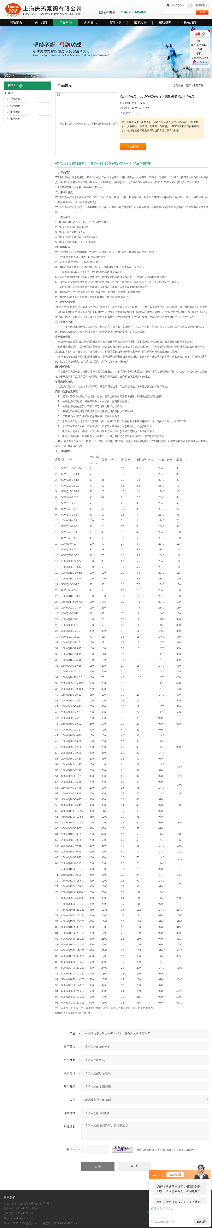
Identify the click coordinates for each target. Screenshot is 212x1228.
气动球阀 (15, 105)
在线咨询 (165, 22)
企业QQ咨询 (177, 5)
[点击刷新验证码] (122, 1149)
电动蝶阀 (15, 112)
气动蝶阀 (15, 99)
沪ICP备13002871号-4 (65, 1223)
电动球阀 (15, 118)
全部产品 (198, 85)
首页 (188, 85)
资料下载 (115, 22)
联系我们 (190, 22)
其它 (10, 92)
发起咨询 (202, 1221)
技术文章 (140, 22)
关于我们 (41, 22)
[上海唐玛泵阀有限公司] (51, 9)
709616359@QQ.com (25, 1223)
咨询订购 (133, 147)
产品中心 (65, 22)
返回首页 (201, 5)
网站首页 (16, 22)
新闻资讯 (90, 22)
